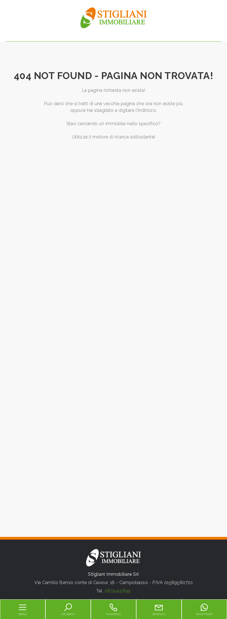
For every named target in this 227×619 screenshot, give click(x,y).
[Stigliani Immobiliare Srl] (113, 17)
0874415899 (118, 590)
